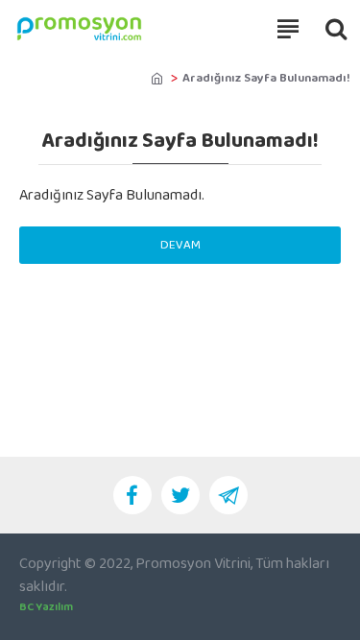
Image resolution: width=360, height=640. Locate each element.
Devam (180, 245)
